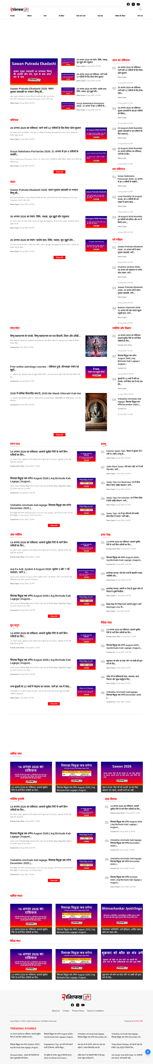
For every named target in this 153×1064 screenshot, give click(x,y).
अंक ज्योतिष (16, 534)
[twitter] (133, 4)
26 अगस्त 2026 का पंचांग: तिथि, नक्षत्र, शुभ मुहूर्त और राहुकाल (92, 60)
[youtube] (138, 4)
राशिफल (14, 120)
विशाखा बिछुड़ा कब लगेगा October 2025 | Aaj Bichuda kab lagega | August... (126, 880)
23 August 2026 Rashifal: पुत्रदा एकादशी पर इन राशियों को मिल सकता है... (130, 131)
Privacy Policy (78, 1011)
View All (59, 172)
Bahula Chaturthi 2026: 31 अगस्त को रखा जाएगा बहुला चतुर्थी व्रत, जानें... (129, 310)
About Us (56, 1011)
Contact (66, 1011)
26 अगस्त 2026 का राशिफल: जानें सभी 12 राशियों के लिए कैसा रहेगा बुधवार (91, 75)
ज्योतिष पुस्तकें (17, 798)
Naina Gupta (14, 103)
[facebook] (128, 4)
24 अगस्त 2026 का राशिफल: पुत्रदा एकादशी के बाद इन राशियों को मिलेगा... (130, 111)
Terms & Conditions (95, 1011)
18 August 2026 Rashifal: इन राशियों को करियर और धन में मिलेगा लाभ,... (130, 219)
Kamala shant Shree (17, 466)
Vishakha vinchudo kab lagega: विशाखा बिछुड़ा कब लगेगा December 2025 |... (129, 402)
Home (12, 16)
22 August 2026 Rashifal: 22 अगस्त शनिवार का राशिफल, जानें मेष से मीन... (130, 151)
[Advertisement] (76, 41)
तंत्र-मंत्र (14, 328)
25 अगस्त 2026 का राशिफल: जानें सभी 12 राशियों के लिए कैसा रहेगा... (130, 90)
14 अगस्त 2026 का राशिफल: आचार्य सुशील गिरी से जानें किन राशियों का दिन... (129, 338)
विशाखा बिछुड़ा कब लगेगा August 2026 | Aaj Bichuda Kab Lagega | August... (126, 824)
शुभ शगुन (14, 625)
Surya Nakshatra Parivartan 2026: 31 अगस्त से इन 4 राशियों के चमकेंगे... (90, 106)
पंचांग (12, 181)
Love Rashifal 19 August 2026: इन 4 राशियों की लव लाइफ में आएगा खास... (130, 199)
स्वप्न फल (15, 443)
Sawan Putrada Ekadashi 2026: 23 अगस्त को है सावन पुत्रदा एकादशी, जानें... (130, 249)
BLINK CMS (138, 1021)
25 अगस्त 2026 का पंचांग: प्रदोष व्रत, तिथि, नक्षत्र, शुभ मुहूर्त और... (91, 90)
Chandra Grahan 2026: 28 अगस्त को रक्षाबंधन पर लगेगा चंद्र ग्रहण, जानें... (130, 270)
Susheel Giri (14, 347)
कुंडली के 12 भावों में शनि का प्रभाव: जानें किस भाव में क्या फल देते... (130, 381)
